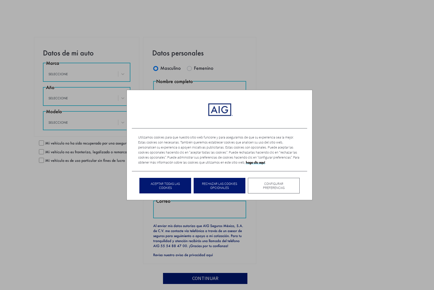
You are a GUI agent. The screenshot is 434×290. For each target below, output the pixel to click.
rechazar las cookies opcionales (219, 185)
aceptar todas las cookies (165, 185)
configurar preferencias (274, 185)
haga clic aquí (255, 162)
